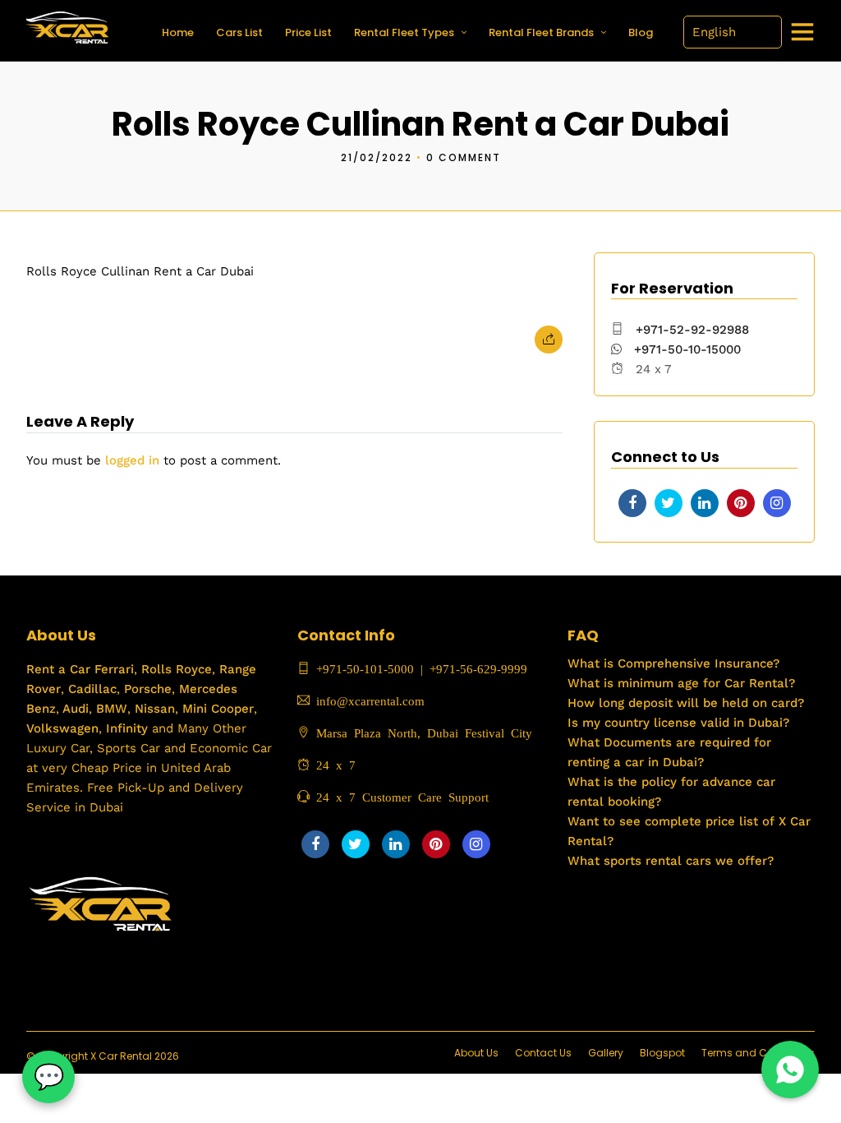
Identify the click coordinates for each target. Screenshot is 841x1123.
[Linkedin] (705, 503)
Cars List (239, 32)
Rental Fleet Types (404, 32)
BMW (109, 708)
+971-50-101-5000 (362, 668)
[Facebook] (632, 503)
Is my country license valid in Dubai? (678, 722)
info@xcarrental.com (370, 700)
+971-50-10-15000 (685, 349)
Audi (74, 708)
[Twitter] (668, 503)
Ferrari (112, 669)
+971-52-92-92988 (692, 329)
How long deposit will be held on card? (686, 703)
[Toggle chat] (48, 1077)
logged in (132, 460)
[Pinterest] (741, 503)
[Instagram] (777, 503)
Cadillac (90, 689)
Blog (640, 32)
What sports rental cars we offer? (671, 860)
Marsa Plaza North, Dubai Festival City (421, 732)
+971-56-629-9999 (478, 668)
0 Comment (463, 157)
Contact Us (543, 1053)
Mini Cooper (218, 708)
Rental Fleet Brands (541, 32)
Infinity (127, 728)
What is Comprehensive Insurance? (673, 663)
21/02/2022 (376, 157)
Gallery (605, 1053)
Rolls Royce (176, 669)
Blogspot (662, 1053)
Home (178, 32)
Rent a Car (58, 669)
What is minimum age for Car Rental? (681, 683)
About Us (476, 1053)
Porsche (146, 689)
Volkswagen (62, 728)
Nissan (155, 708)
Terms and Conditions (758, 1053)
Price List (308, 32)
